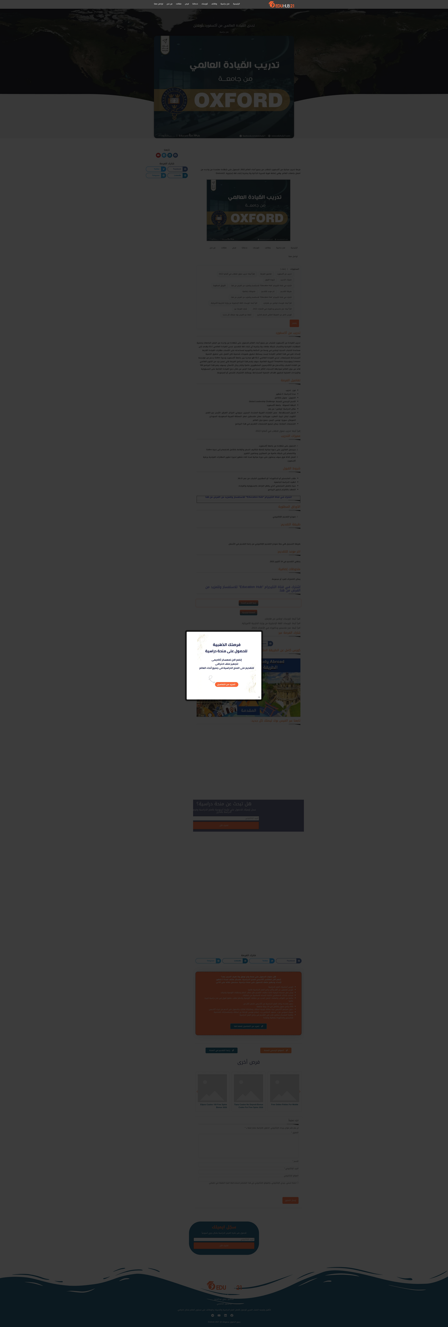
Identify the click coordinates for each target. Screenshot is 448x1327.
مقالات (178, 4)
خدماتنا (195, 4)
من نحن (169, 4)
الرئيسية (236, 4)
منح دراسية (224, 4)
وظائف (214, 4)
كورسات (204, 4)
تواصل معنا (158, 4)
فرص (187, 4)
